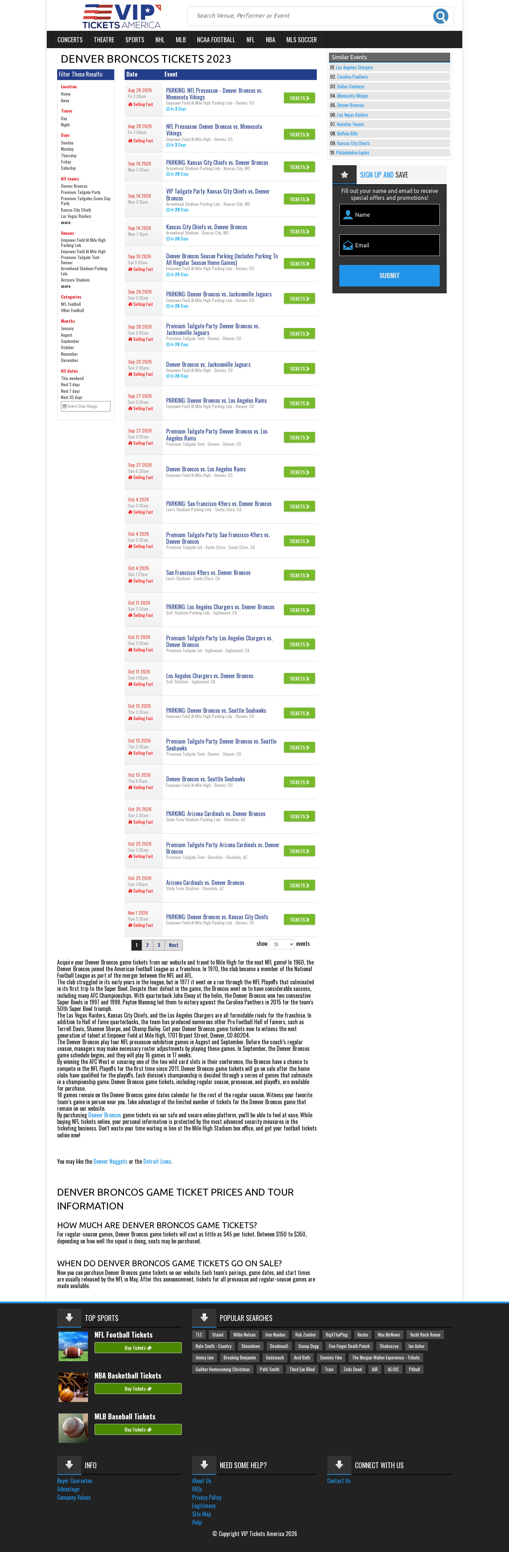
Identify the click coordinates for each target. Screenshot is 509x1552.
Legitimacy (203, 1505)
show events (283, 943)
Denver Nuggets (110, 1161)
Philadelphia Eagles (352, 152)
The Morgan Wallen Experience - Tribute (386, 1357)
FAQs (197, 1489)
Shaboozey (389, 1346)
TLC (199, 1334)
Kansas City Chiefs (353, 143)
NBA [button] (270, 39)
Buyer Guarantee (74, 1480)
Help (197, 1522)
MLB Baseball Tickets (125, 1416)
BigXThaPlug (337, 1334)
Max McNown (389, 1334)
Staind (217, 1334)
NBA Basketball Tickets (128, 1375)
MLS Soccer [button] (301, 39)
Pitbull (414, 1369)
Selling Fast (142, 104)
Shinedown (250, 1346)
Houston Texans (350, 124)
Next (173, 945)
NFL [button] (251, 39)
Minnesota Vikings (352, 95)
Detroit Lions (157, 1161)
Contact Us (339, 1480)
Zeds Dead (352, 1369)
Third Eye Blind (302, 1369)
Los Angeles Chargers (354, 67)
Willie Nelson (244, 1334)
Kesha (363, 1334)
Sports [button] (134, 39)
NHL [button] (160, 39)
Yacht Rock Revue (425, 1334)
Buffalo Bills (347, 133)
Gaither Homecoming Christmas (223, 1369)
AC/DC (393, 1369)
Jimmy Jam (205, 1357)
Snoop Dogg (308, 1346)
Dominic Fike (331, 1357)
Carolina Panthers (352, 76)
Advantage (68, 1489)
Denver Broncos (104, 1115)
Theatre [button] (104, 39)
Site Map (201, 1514)
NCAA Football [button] (216, 39)
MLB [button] (181, 39)
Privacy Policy (206, 1497)
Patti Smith (269, 1369)
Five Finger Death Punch (349, 1346)
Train (329, 1369)
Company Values (74, 1497)
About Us (201, 1480)
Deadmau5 (279, 1346)
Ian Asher (417, 1346)
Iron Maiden (275, 1334)
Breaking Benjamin (240, 1357)
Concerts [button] (70, 39)
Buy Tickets (136, 1347)
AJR (375, 1369)
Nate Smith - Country (213, 1346)
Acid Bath (302, 1357)
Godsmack (275, 1357)
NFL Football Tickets (124, 1334)
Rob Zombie (305, 1334)
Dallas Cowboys (350, 86)
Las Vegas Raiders (352, 115)
